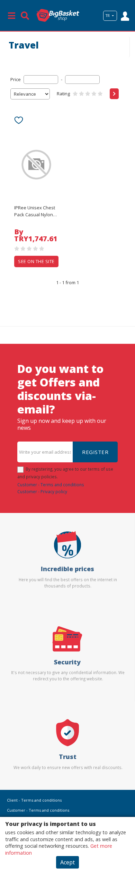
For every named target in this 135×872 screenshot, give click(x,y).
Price (15, 79)
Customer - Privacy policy (42, 491)
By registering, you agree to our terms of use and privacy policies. (65, 472)
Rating (63, 93)
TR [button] (108, 15)
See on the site (36, 261)
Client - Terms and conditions (34, 800)
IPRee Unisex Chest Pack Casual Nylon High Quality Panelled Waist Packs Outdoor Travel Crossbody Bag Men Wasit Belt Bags (34, 211)
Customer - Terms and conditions (50, 484)
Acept (67, 862)
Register (95, 451)
